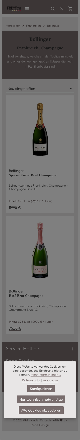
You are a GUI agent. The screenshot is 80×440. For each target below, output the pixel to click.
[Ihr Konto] (61, 8)
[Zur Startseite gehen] (14, 8)
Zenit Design (40, 425)
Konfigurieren (41, 388)
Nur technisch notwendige (41, 399)
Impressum (50, 380)
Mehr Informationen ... (45, 374)
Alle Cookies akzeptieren (41, 410)
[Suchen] (53, 8)
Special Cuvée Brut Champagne (33, 175)
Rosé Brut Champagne (26, 296)
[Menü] (27, 8)
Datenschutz (31, 380)
